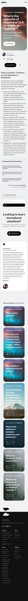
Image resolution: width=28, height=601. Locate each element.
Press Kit (17, 537)
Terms (16, 553)
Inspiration (4, 557)
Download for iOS (6, 533)
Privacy (16, 551)
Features (4, 541)
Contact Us (23, 185)
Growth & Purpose (6, 580)
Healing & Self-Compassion (5, 564)
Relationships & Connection (5, 572)
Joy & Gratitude (6, 582)
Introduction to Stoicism (5, 552)
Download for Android (7, 535)
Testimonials (17, 535)
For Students (18, 556)
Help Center (17, 549)
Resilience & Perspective (5, 575)
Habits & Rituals (5, 578)
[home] (4, 2)
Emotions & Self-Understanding (6, 560)
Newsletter (4, 549)
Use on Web (5, 539)
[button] (25, 2)
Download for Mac (6, 537)
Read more (5, 280)
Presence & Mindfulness (5, 568)
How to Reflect (5, 555)
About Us (17, 533)
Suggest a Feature (6, 544)
